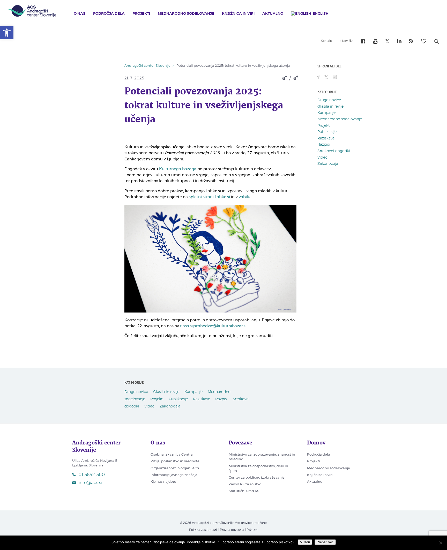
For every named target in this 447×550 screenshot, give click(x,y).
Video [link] (322, 157)
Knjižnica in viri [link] (238, 14)
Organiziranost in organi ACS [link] (175, 468)
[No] (440, 542)
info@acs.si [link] (90, 482)
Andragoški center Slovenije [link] (147, 66)
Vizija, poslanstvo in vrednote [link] (175, 461)
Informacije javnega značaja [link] (174, 475)
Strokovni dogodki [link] (333, 151)
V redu (305, 542)
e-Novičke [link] (346, 41)
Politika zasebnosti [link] (203, 529)
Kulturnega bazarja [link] (177, 169)
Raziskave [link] (325, 138)
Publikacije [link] (327, 132)
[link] (6, 32)
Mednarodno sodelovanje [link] (186, 14)
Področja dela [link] (109, 14)
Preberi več (325, 542)
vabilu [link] (244, 197)
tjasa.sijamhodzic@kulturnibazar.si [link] (213, 326)
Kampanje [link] (326, 113)
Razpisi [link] (323, 144)
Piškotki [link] (252, 529)
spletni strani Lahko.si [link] (209, 197)
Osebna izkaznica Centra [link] (172, 454)
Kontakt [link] (326, 41)
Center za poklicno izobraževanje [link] (257, 477)
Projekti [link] (141, 14)
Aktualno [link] (272, 14)
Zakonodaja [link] (327, 164)
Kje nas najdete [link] (163, 482)
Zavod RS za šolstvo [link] (245, 484)
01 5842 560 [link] (91, 474)
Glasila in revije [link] (330, 106)
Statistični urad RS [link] (244, 491)
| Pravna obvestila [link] (231, 529)
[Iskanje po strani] (436, 42)
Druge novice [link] (329, 100)
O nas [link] (79, 14)
